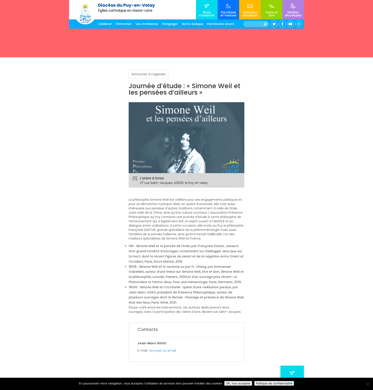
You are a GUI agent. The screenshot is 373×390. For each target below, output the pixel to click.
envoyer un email (163, 350)
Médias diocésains (293, 13)
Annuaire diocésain (250, 13)
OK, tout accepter (238, 383)
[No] (367, 384)
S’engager (170, 24)
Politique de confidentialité (274, 383)
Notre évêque (192, 24)
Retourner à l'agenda (148, 74)
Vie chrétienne (147, 24)
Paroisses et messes (228, 13)
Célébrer (105, 24)
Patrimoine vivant (220, 24)
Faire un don (272, 13)
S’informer (124, 24)
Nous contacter (207, 13)
